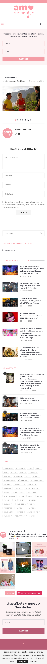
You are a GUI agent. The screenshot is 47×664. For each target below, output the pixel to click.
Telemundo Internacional (25, 504)
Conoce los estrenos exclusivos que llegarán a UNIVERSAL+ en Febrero (30, 300)
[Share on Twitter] (23, 120)
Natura (30, 496)
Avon (30, 468)
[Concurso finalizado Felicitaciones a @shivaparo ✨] (7, 565)
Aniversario (20, 468)
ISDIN (22, 492)
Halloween (7, 488)
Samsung (32, 500)
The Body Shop (8, 508)
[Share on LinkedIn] (28, 120)
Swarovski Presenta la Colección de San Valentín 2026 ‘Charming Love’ (31, 315)
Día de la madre (9, 480)
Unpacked (20, 512)
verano (29, 512)
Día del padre (22, 480)
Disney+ (35, 476)
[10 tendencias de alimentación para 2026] (10, 402)
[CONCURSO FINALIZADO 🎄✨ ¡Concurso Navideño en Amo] (39, 549)
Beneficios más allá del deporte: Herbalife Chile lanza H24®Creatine (30, 285)
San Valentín (8, 504)
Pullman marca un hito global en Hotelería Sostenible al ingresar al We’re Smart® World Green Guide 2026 (31, 352)
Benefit (38, 468)
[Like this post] (17, 120)
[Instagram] (40, 23)
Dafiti (27, 476)
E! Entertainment (36, 480)
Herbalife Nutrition (31, 488)
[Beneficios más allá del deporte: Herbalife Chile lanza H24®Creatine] (10, 287)
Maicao (21, 496)
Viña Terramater (21, 516)
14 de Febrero (8, 468)
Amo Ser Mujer (18, 81)
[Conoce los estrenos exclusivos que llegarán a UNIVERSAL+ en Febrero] (10, 302)
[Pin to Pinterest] (25, 120)
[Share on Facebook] (20, 120)
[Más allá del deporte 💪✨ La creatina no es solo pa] (7, 549)
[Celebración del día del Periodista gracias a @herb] (23, 565)
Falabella (7, 484)
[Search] (44, 23)
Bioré (6, 472)
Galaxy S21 (32, 484)
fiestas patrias (19, 484)
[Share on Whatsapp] (30, 120)
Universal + (21, 508)
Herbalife (18, 488)
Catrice (13, 472)
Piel (15, 500)
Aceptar (22, 661)
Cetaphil (23, 472)
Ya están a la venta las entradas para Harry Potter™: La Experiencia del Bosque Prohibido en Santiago (32, 270)
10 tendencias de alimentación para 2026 (30, 399)
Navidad (39, 496)
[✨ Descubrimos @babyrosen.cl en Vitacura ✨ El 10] (23, 549)
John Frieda (32, 492)
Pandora (7, 500)
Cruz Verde (18, 476)
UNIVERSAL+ (33, 508)
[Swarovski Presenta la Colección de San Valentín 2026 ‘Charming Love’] (10, 317)
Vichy (37, 512)
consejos (7, 476)
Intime (15, 492)
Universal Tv (8, 512)
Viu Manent (8, 516)
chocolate (33, 472)
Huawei (6, 492)
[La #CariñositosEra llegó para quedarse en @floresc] (7, 581)
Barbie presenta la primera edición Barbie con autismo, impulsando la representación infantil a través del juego (31, 333)
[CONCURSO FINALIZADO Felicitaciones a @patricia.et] (39, 565)
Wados (33, 516)
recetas (22, 500)
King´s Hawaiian (9, 496)
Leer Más (33, 661)
